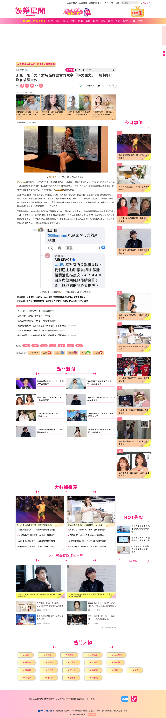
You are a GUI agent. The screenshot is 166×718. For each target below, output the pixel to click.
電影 (103, 21)
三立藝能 (83, 3)
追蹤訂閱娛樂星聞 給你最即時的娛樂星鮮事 (37, 321)
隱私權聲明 (49, 699)
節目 (133, 21)
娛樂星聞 (19, 70)
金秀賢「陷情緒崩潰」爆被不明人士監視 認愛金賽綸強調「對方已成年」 (58, 301)
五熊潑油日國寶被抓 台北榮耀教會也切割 (36, 541)
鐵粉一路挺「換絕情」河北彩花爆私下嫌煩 (36, 546)
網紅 (19, 182)
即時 (51, 21)
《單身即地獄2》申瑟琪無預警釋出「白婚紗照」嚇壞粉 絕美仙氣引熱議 (78, 113)
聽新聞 (69, 70)
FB (104, 3)
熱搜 (65, 21)
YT (108, 3)
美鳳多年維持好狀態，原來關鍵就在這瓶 (50, 617)
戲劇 (88, 21)
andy (23, 182)
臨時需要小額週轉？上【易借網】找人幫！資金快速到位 (27, 113)
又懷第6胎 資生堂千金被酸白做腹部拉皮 (87, 535)
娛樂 (26, 70)
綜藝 (80, 21)
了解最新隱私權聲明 (78, 714)
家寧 (51, 177)
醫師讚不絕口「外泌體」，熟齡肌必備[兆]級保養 (103, 113)
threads (115, 3)
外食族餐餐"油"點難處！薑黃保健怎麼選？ (140, 549)
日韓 (95, 21)
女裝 (57, 190)
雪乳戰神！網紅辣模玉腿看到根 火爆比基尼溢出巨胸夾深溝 (53, 113)
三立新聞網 (72, 3)
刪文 (61, 292)
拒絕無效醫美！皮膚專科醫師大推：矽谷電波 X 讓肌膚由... (43, 335)
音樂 (110, 21)
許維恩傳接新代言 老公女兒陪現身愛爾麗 (87, 541)
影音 (125, 21)
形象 (54, 177)
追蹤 (71, 353)
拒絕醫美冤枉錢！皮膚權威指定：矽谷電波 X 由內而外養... (43, 326)
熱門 (58, 21)
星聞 (73, 21)
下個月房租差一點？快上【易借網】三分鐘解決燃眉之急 (101, 617)
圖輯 (140, 21)
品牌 (61, 190)
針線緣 (27, 21)
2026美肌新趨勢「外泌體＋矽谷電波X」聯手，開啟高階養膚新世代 (102, 604)
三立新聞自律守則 (64, 699)
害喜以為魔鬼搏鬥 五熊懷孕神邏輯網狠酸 (36, 530)
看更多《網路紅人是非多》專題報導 (37, 64)
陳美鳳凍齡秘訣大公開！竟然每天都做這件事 (37, 330)
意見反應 (91, 699)
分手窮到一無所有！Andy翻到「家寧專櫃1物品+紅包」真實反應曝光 (56, 297)
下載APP (34, 353)
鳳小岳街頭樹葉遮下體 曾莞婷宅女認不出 (35, 525)
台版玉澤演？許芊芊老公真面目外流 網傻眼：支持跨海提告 (39, 595)
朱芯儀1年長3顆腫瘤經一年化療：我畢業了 (36, 535)
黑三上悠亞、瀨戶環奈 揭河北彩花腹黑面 (36, 311)
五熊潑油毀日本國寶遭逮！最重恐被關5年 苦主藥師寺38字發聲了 (91, 595)
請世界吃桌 (39, 21)
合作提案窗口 (79, 699)
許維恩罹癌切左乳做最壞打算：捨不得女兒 (86, 525)
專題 (118, 21)
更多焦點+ (134, 561)
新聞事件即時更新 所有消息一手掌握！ (35, 316)
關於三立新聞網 (36, 699)
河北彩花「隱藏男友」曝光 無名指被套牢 (87, 530)
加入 (58, 353)
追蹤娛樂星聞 (95, 3)
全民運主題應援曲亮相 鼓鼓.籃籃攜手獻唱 (140, 529)
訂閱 (45, 353)
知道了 (92, 714)
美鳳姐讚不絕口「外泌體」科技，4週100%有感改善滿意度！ (50, 604)
